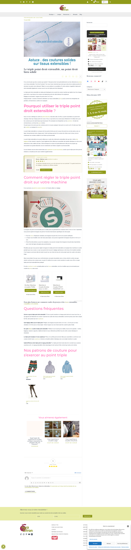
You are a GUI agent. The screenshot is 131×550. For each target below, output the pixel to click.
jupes (40, 123)
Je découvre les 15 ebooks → (97, 69)
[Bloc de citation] (44, 483)
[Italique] (34, 483)
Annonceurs (86, 531)
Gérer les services (93, 539)
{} (50, 482)
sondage (34, 446)
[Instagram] (20, 2)
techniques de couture (33, 17)
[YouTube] (23, 2)
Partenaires (86, 543)
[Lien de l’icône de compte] (87, 2)
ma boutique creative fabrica (60, 534)
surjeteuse (40, 318)
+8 (103, 47)
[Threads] (33, 2)
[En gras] (31, 483)
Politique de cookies (93, 547)
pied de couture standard (39, 188)
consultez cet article (31, 304)
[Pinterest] (26, 2)
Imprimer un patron (57, 531)
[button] (128, 526)
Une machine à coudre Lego (53, 440)
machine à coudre (52, 159)
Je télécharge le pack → (97, 172)
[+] (52, 482)
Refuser (109, 543)
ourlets (27, 127)
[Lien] (48, 483)
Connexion (78, 472)
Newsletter (55, 525)
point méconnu (46, 116)
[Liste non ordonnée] (42, 483)
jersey (80, 82)
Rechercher (89, 22)
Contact (85, 529)
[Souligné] (36, 483)
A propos (85, 525)
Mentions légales (125, 547)
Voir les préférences (122, 543)
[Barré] (38, 483)
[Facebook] (29, 2)
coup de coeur (53, 443)
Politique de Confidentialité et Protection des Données (109, 547)
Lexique (54, 529)
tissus (32, 235)
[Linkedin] (73, 76)
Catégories (89, 86)
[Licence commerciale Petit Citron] (97, 109)
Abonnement (87, 516)
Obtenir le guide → (46, 169)
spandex (40, 127)
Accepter (95, 543)
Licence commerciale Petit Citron (95, 123)
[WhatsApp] (76, 76)
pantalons (69, 121)
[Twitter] (66, 76)
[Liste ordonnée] (40, 483)
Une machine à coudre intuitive (71, 440)
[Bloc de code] (46, 483)
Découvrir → (97, 126)
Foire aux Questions (57, 527)
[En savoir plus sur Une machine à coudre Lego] (53, 429)
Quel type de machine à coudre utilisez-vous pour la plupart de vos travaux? (34, 441)
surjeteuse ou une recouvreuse (55, 149)
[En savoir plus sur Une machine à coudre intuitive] (71, 429)
